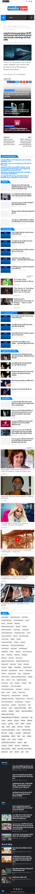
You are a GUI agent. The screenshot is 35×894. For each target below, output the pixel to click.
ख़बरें (22, 752)
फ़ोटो (27, 752)
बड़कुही (3, 739)
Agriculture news (15, 617)
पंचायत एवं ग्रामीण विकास (8, 730)
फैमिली (13, 736)
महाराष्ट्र (20, 742)
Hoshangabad (23, 648)
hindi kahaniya (19, 702)
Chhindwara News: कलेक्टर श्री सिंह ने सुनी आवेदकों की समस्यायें (22, 203)
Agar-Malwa (5, 617)
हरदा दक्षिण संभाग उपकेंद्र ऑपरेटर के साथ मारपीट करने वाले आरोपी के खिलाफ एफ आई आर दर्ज (22, 816)
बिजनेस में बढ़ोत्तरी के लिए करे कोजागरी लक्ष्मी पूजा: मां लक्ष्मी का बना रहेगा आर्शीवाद (22, 373)
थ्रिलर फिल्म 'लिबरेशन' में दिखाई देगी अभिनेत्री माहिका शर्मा (22, 869)
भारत (8, 739)
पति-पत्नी (4, 733)
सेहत (11, 752)
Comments (26, 313)
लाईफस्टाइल (25, 745)
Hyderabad (5, 651)
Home (5, 26)
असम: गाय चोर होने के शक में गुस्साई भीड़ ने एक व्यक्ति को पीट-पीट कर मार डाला (22, 776)
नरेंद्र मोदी (27, 727)
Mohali (20, 664)
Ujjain (3, 692)
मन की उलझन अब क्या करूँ (8, 742)
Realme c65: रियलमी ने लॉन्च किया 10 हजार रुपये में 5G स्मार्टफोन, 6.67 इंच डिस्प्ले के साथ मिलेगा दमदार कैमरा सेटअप (16, 111)
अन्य (29, 705)
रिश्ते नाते (17, 745)
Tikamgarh (19, 689)
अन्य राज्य (4, 708)
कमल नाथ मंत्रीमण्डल (27, 711)
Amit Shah (25, 617)
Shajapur (17, 683)
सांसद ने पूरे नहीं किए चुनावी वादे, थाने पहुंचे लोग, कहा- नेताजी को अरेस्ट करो (22, 767)
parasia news (5, 705)
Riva (13, 680)
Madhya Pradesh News (8, 661)
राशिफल (10, 745)
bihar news (30, 698)
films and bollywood (7, 702)
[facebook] (27, 1)
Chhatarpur (25, 629)
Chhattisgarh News (7, 633)
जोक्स (16, 724)
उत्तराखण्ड (11, 711)
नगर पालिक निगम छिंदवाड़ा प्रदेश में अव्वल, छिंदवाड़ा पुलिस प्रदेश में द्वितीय (21, 195)
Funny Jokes (5, 639)
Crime (28, 633)
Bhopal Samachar (6, 629)
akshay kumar (5, 695)
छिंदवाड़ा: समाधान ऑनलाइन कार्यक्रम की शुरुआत (22, 212)
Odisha (21, 670)
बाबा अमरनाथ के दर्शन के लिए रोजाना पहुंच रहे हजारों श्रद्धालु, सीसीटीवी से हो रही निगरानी (22, 356)
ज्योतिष (22, 724)
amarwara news (16, 695)
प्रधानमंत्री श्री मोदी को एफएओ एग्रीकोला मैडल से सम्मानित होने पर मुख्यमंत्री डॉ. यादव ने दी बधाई (15, 176)
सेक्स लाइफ (5, 752)
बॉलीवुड (29, 736)
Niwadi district (13, 670)
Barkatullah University (8, 626)
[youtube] (31, 1)
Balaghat (17, 623)
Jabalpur (18, 651)
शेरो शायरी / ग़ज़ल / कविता (24, 749)
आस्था (10, 708)
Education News (24, 636)
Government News (7, 642)
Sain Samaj (5, 683)
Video (8, 692)
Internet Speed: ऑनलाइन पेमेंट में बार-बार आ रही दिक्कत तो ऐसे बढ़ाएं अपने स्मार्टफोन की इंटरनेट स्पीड (22, 440)
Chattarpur (17, 629)
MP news (11, 658)
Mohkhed (26, 664)
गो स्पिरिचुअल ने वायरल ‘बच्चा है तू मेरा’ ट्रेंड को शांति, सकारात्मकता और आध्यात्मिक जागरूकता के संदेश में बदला (22, 859)
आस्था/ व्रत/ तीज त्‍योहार (20, 708)
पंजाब (18, 730)
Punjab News (26, 673)
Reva (3, 680)
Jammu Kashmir (27, 651)
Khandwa (17, 655)
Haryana (23, 642)
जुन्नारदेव (10, 724)
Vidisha (14, 692)
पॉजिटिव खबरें (26, 733)
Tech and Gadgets (12, 26)
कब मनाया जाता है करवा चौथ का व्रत (21, 389)
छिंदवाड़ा (23, 720)
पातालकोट (18, 733)
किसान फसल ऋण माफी (8, 714)
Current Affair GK (6, 636)
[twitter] (29, 1)
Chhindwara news (20, 633)
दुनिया (13, 727)
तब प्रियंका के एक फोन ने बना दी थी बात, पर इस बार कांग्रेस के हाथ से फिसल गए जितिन (22, 794)
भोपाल (14, 739)
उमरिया (17, 711)
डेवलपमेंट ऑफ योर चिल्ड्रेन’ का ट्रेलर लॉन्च (22, 849)
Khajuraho (9, 655)
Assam (27, 620)
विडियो (14, 749)
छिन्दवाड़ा (29, 720)
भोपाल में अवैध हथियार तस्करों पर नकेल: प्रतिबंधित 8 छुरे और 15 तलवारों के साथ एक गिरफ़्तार (22, 808)
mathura (27, 702)
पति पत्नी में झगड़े (26, 730)
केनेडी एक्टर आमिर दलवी (19, 877)
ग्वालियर (10, 720)
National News (27, 667)
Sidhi (30, 683)
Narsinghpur (18, 667)
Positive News (12, 673)
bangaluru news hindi (7, 698)
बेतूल (23, 736)
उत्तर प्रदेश (4, 711)
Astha (3, 623)
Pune (19, 673)
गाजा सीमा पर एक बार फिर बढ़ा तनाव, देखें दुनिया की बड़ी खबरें (21, 242)
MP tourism (19, 658)
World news (21, 692)
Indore (11, 651)
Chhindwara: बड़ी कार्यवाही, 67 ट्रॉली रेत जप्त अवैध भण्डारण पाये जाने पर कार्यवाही (22, 221)
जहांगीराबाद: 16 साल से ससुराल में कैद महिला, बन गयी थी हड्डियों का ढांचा (22, 835)
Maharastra (5, 664)
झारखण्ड (29, 724)
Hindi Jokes (14, 648)
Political (4, 673)
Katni (3, 655)
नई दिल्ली (20, 727)
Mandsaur (13, 664)
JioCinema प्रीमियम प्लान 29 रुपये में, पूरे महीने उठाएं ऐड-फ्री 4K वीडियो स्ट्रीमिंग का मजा (17, 129)
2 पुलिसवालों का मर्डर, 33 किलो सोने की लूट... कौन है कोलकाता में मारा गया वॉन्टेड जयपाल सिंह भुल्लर (22, 785)
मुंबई (25, 742)
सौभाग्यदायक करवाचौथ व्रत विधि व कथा (22, 381)
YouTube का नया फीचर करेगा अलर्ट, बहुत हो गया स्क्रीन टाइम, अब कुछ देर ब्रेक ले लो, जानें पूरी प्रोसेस (16, 94)
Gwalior (16, 642)
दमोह (3, 727)
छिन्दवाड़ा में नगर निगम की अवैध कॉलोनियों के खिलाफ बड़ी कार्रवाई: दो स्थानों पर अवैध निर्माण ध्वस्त (21, 187)
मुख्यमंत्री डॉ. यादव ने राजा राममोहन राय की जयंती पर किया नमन (16, 164)
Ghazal (19, 639)
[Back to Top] (21, 889)
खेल (31, 717)
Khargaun (24, 655)
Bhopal (24, 626)
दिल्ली (8, 727)
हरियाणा (17, 752)
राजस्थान (4, 745)
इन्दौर (29, 708)
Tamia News (5, 686)
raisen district (22, 705)
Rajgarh (30, 676)
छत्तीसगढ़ (16, 720)
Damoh (15, 636)
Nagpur (10, 667)
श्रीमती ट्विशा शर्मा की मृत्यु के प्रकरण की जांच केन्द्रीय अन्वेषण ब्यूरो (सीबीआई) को (15, 173)
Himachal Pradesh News (17, 645)
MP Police (4, 658)
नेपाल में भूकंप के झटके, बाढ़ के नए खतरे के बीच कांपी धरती (22, 233)
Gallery (12, 639)
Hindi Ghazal (5, 648)
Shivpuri (24, 683)
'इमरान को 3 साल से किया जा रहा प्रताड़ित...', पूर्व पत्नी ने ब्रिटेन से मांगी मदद (22, 259)
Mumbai (4, 667)
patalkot (13, 705)
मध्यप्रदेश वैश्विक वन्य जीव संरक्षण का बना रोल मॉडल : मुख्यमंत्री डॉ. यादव (16, 160)
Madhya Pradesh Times (22, 661)
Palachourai (28, 670)
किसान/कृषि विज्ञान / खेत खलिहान (10, 717)
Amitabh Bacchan (7, 620)
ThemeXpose (20, 892)
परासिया (11, 733)
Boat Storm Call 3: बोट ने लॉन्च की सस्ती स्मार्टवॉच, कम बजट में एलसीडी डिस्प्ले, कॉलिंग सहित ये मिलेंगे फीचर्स (21, 431)
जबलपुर (4, 724)
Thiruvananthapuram (8, 689)
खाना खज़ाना (24, 717)
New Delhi (4, 670)
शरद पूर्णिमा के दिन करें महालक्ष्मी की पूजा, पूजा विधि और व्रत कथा (21, 364)
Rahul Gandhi (5, 676)
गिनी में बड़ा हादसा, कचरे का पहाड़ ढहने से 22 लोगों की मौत (22, 268)
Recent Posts (9, 313)
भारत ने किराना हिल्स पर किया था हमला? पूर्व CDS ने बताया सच (22, 250)
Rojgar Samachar (21, 680)
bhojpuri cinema (20, 698)
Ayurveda (9, 623)
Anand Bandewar (18, 620)
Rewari (8, 680)
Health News (5, 645)
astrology (25, 695)
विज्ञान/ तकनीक (6, 749)
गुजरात (3, 720)
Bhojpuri (18, 626)
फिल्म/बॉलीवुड (5, 736)
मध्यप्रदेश (20, 739)
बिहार (18, 736)
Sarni (11, 683)
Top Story (26, 689)
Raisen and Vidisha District (18, 676)
